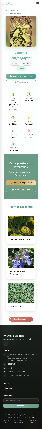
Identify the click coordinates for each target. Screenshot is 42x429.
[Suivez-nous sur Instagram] (5, 343)
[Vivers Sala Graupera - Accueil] (8, 4)
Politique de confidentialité (18, 421)
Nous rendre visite (22, 189)
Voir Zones (13, 109)
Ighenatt (33, 417)
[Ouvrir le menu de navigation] (37, 3)
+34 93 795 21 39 (13, 364)
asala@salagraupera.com (16, 368)
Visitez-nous (22, 82)
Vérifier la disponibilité (22, 76)
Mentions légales (6, 421)
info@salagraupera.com (16, 372)
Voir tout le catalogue (19, 319)
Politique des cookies (33, 421)
